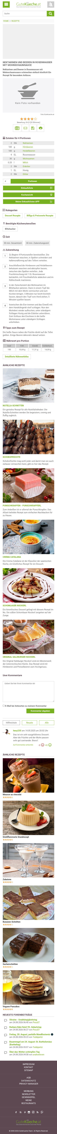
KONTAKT (28, 1067)
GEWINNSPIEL (28, 1097)
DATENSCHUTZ (28, 1081)
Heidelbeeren (29, 151)
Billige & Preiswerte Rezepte (40, 215)
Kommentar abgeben (40, 711)
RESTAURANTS (28, 1103)
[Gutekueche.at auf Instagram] (29, 1112)
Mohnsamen (28, 158)
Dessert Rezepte (12, 215)
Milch (25, 162)
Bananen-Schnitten (11, 922)
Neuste (29, 722)
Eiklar (25, 174)
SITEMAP (28, 1070)
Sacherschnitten (10, 964)
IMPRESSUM (28, 1064)
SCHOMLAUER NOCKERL (14, 605)
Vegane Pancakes (11, 1006)
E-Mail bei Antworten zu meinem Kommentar (25, 706)
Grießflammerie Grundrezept (16, 837)
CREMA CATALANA (12, 557)
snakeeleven (38, 1054)
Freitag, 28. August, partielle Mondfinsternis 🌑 (31, 1034)
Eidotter (26, 166)
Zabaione (7, 879)
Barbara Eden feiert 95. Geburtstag (25, 1027)
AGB (29, 1077)
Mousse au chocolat (12, 794)
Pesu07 (36, 1022)
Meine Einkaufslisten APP (27, 201)
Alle (47, 722)
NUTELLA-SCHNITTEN (13, 405)
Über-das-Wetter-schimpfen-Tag (24, 1052)
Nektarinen (28, 143)
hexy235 (17, 730)
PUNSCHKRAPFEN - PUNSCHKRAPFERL (22, 505)
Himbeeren (28, 147)
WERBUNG (28, 1091)
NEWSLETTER (28, 1094)
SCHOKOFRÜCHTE (11, 457)
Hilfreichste (11, 722)
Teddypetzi (38, 1037)
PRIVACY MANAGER (28, 1084)
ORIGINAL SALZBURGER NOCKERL (19, 657)
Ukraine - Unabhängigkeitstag (23, 1019)
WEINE (28, 1100)
